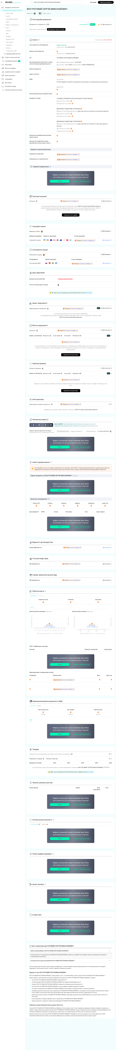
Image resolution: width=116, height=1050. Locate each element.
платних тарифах (72, 69)
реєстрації (88, 293)
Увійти (60, 181)
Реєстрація (93, 2)
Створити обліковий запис (81, 181)
